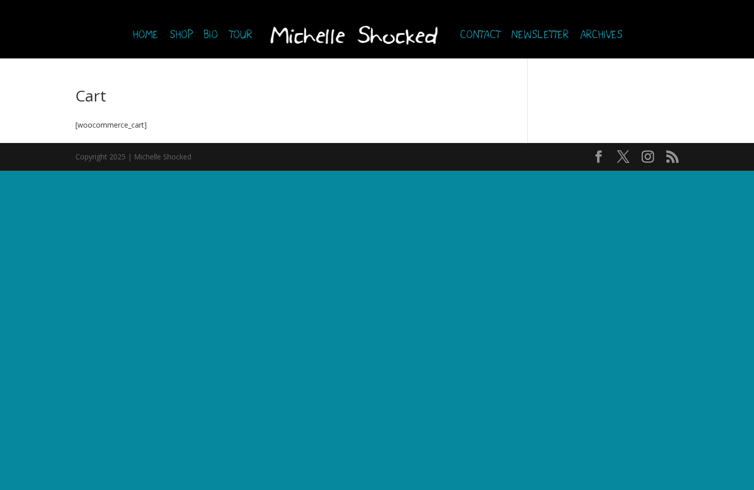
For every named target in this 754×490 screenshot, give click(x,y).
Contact (480, 35)
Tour (240, 35)
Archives (601, 35)
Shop (180, 35)
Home (145, 35)
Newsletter (539, 35)
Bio (210, 35)
